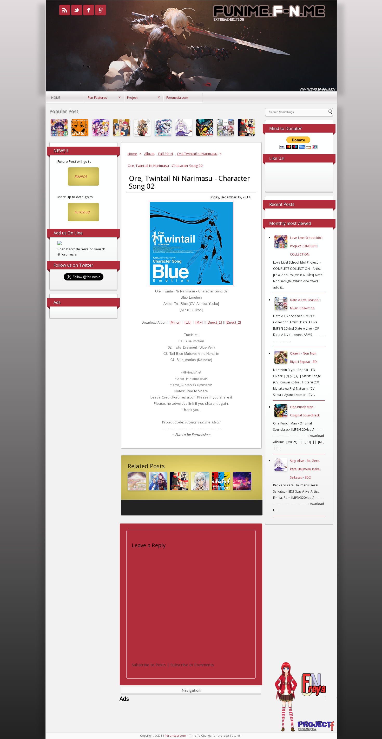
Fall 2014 (165, 153)
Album (149, 153)
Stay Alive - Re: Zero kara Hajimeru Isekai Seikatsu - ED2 (305, 469)
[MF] (199, 322)
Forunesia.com (177, 97)
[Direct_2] (233, 322)
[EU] (188, 322)
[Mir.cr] (175, 322)
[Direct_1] (214, 322)
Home (55, 97)
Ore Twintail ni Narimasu (197, 153)
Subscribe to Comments (192, 664)
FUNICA (80, 176)
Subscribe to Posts (149, 664)
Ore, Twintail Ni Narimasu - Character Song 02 (189, 182)
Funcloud (81, 212)
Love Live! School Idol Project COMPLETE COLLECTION (306, 246)
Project (132, 97)
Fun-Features (97, 97)
